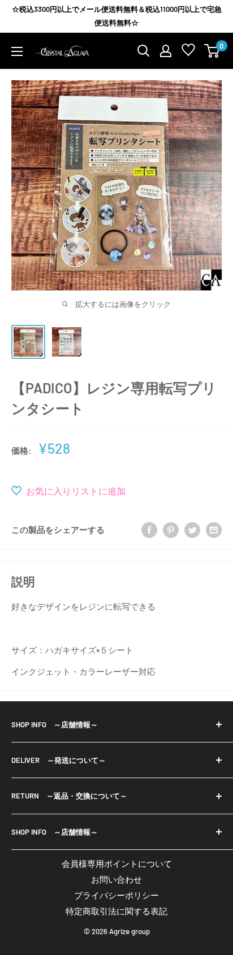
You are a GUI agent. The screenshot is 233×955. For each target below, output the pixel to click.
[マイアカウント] (165, 51)
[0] (212, 51)
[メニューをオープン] (17, 51)
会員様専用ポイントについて (117, 863)
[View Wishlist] (188, 52)
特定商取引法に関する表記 (116, 911)
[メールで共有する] (214, 528)
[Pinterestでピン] (171, 528)
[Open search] (143, 51)
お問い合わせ (116, 879)
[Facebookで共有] (149, 528)
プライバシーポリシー (116, 895)
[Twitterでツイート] (192, 528)
